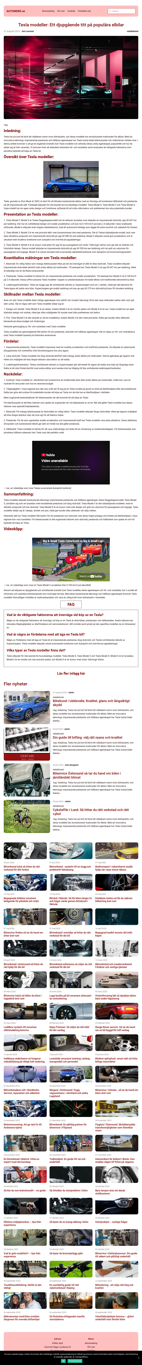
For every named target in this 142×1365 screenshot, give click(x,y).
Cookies (71, 11)
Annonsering (48, 11)
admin (71, 692)
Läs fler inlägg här (71, 673)
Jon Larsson (27, 31)
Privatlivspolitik (75, 1361)
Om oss (61, 11)
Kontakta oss (84, 11)
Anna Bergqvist (71, 765)
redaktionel (132, 31)
